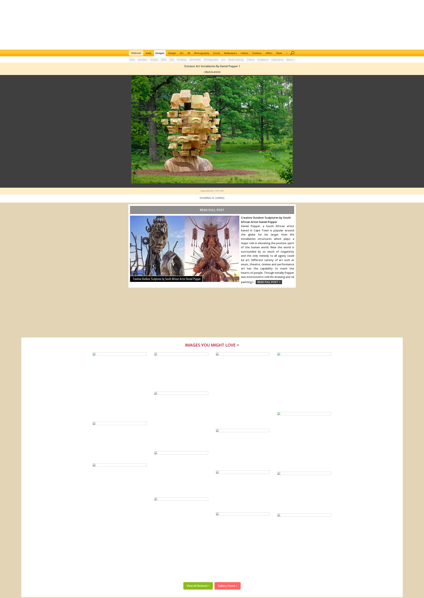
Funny (216, 53)
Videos (244, 53)
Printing (181, 59)
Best (132, 59)
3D (188, 53)
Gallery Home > (227, 586)
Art (182, 53)
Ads (172, 59)
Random (142, 59)
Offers (268, 53)
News (279, 53)
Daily (149, 53)
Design (172, 53)
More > (290, 59)
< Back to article (212, 71)
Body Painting (236, 59)
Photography (201, 53)
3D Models (195, 59)
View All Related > (198, 586)
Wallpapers (230, 53)
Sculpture (263, 59)
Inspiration (277, 59)
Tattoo (250, 59)
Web (163, 59)
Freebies (257, 53)
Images (159, 53)
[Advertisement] (212, 25)
